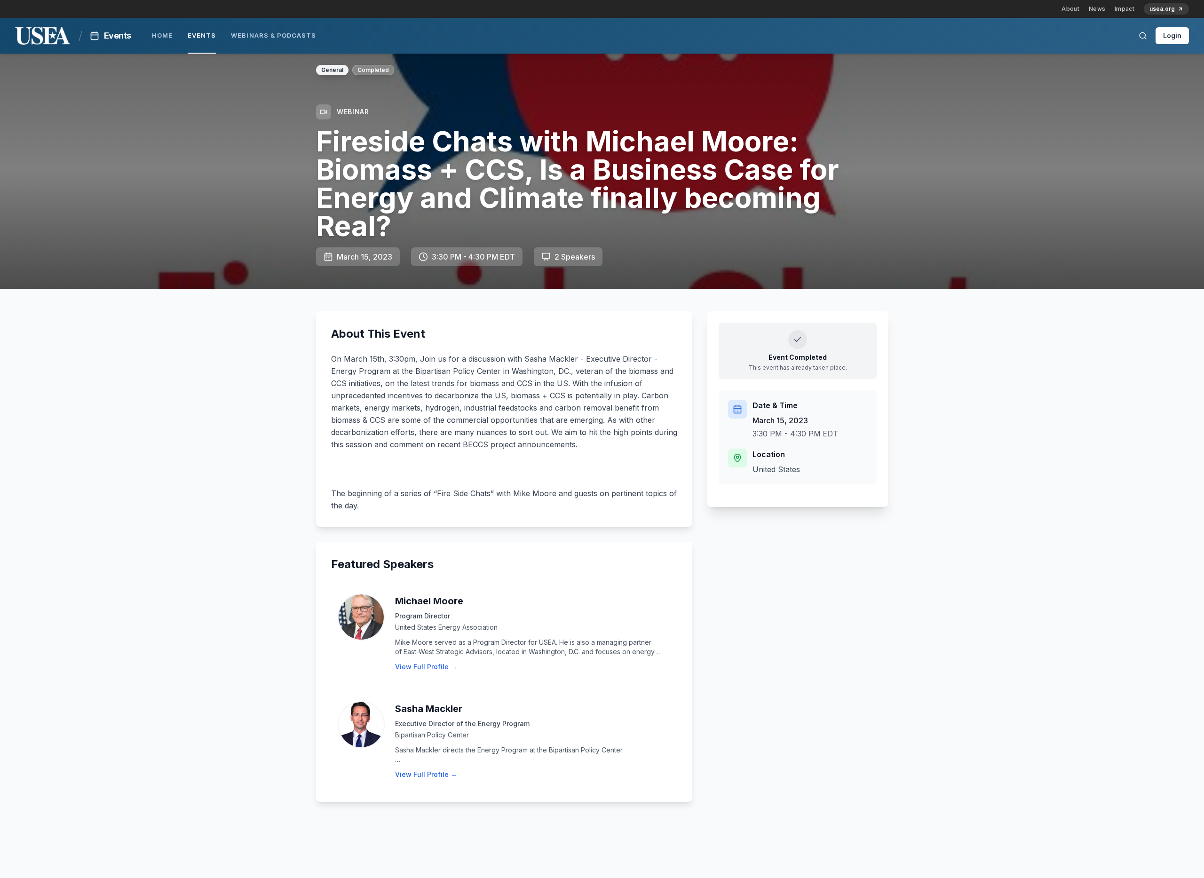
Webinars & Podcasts (273, 35)
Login (1172, 36)
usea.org (1162, 8)
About (1070, 8)
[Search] (1143, 36)
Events (202, 35)
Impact (1124, 8)
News (1097, 8)
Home (162, 35)
